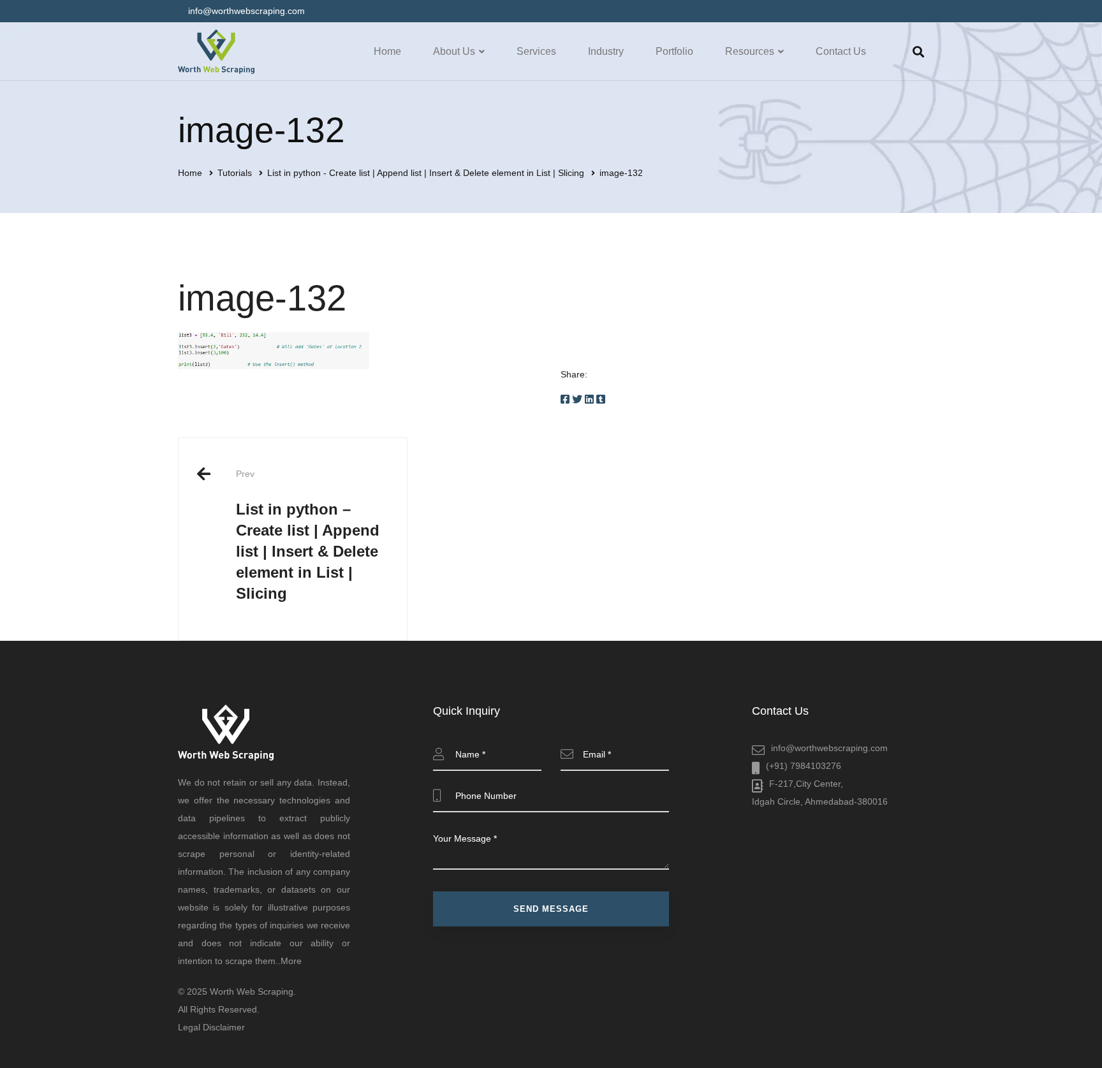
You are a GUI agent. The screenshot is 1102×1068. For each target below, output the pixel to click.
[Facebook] (565, 399)
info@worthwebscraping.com (829, 748)
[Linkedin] (589, 399)
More (291, 961)
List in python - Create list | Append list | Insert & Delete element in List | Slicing (425, 173)
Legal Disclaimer (211, 1027)
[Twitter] (577, 399)
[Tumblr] (600, 399)
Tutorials (234, 173)
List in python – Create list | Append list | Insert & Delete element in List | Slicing (307, 535)
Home (190, 173)
